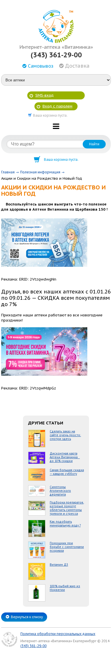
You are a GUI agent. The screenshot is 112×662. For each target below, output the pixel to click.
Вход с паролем (57, 106)
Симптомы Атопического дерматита (60, 490)
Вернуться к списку (27, 617)
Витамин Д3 (59, 565)
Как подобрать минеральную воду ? (65, 523)
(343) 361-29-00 (56, 55)
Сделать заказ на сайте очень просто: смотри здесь (65, 435)
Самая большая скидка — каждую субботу (67, 472)
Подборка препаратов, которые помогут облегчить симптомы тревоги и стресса (67, 508)
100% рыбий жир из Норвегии (65, 588)
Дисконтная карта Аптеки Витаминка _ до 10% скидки (65, 457)
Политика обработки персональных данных (57, 634)
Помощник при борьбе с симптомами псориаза (67, 547)
